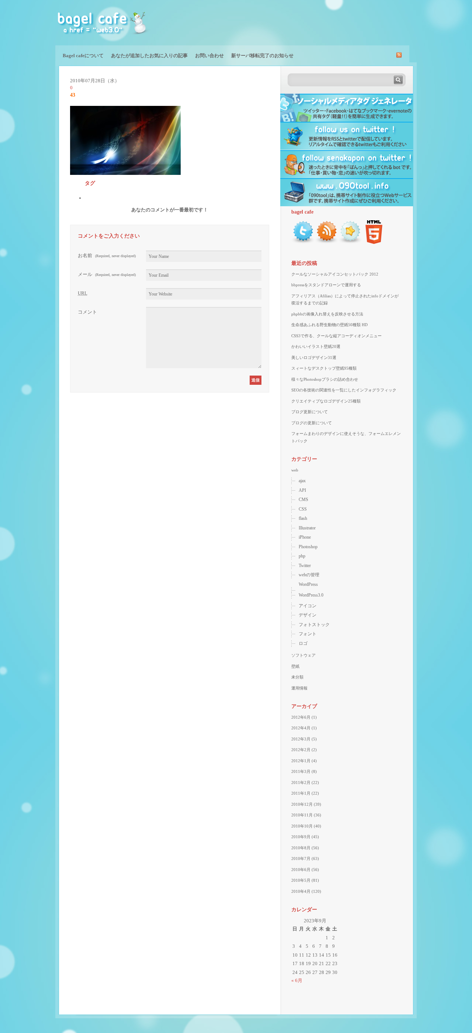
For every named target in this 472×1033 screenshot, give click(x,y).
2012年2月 (300, 749)
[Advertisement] (330, 22)
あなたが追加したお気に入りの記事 (149, 55)
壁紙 (295, 666)
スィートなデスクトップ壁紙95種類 (324, 368)
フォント (307, 633)
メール (107, 274)
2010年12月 (302, 804)
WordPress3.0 (311, 595)
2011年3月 (300, 771)
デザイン (307, 615)
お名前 (107, 255)
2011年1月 (300, 793)
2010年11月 (302, 815)
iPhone (305, 537)
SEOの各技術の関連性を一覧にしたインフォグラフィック (343, 390)
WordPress (308, 584)
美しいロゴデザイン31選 (313, 357)
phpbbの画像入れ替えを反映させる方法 (327, 314)
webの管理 (309, 574)
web (294, 470)
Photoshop (308, 546)
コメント (87, 312)
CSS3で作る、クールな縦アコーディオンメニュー (336, 336)
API (302, 490)
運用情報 (299, 688)
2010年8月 (300, 848)
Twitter (305, 565)
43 (72, 95)
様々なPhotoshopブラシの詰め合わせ (324, 379)
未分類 (297, 677)
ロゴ (303, 643)
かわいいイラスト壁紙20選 (315, 346)
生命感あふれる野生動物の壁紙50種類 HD (329, 324)
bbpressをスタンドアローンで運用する (326, 285)
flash (303, 518)
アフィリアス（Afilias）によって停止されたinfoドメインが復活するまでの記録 (345, 299)
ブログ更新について (309, 412)
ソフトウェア (303, 655)
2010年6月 (300, 869)
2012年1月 (300, 761)
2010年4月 (300, 891)
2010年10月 (302, 826)
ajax (302, 480)
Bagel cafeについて (83, 55)
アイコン (307, 605)
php (302, 556)
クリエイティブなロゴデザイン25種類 (326, 401)
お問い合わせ (209, 55)
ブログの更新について (311, 423)
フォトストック (314, 624)
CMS (303, 499)
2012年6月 (300, 717)
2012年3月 (300, 739)
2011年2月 (300, 782)
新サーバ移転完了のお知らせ (262, 55)
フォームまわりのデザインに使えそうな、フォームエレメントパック (346, 437)
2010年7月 (300, 858)
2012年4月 (300, 728)
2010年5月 (300, 880)
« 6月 (296, 980)
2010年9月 (300, 837)
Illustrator (307, 528)
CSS (303, 509)
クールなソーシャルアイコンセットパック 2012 (334, 274)
